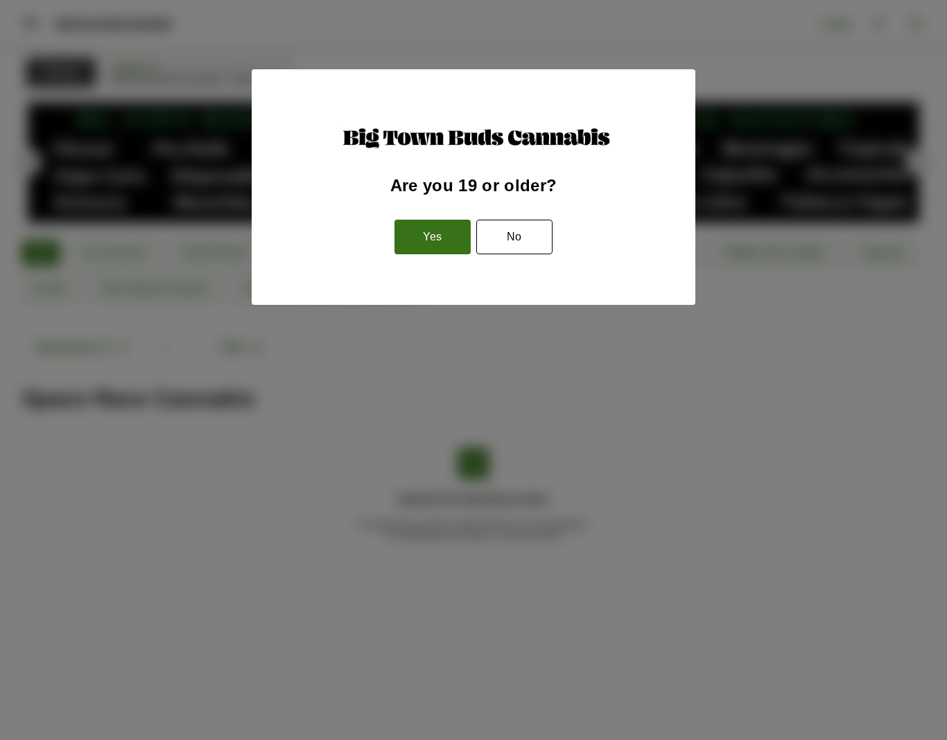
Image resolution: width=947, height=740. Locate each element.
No (514, 237)
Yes (432, 237)
